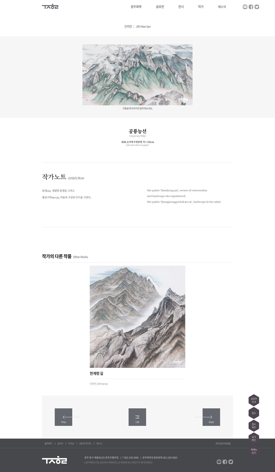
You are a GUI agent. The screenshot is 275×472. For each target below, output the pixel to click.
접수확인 (254, 425)
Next (211, 422)
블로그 (245, 7)
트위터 (257, 7)
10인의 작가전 (85, 443)
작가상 (71, 443)
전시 (181, 6)
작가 (200, 6)
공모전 (160, 6)
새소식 (222, 6)
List (137, 422)
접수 (254, 413)
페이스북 (251, 7)
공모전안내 (254, 400)
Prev (63, 422)
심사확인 (254, 438)
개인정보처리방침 (223, 443)
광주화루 (136, 6)
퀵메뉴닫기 (254, 451)
